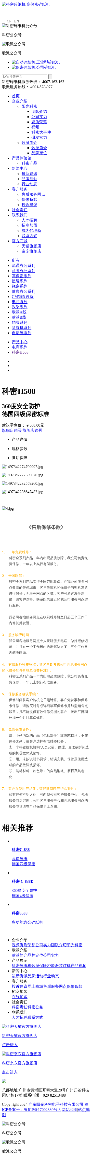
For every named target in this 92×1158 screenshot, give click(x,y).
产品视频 (78, 966)
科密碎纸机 (21, 966)
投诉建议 (29, 205)
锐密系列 (19, 286)
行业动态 (29, 184)
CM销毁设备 (23, 296)
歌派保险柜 (41, 966)
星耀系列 (19, 281)
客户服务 (19, 189)
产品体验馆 (21, 158)
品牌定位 (39, 153)
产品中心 (19, 342)
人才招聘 (29, 220)
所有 (16, 260)
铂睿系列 (19, 322)
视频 (35, 127)
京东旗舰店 (31, 251)
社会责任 (19, 210)
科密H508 (20, 352)
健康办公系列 (23, 291)
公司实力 (39, 117)
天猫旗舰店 (31, 246)
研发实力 (39, 137)
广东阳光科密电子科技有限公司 (55, 1104)
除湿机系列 (21, 328)
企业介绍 (19, 101)
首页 (16, 96)
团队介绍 (39, 111)
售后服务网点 (33, 194)
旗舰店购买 (12, 430)
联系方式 (29, 236)
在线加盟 (19, 997)
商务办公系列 (23, 271)
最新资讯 (29, 174)
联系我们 (19, 215)
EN (16, 21)
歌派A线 (19, 312)
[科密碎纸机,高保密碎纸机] (26, 4)
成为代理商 (31, 230)
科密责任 (19, 1007)
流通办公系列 (23, 265)
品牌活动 (29, 179)
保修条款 (29, 199)
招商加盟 (29, 225)
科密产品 (29, 163)
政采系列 (19, 307)
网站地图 (69, 1109)
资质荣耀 (39, 122)
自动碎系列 (21, 333)
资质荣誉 (27, 945)
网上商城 (35, 986)
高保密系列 (21, 276)
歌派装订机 (61, 966)
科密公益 (35, 1007)
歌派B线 (19, 317)
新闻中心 (19, 168)
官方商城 (19, 241)
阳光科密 (29, 106)
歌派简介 (29, 142)
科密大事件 (41, 132)
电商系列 (19, 302)
